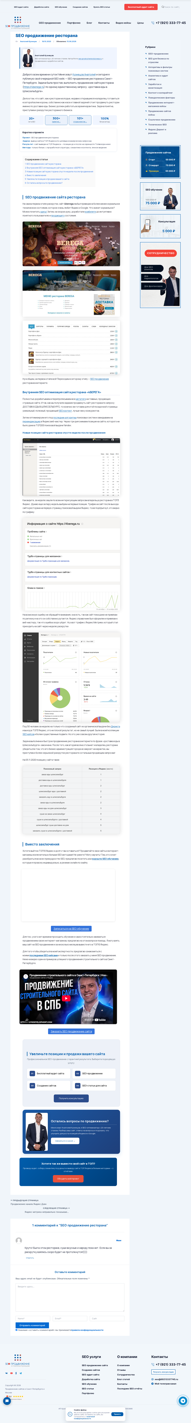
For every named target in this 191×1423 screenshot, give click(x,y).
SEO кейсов (28, 734)
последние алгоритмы (65, 417)
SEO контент (65, 410)
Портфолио (73, 22)
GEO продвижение (50, 22)
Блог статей (123, 1379)
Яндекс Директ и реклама (157, 131)
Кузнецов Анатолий (84, 74)
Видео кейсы (123, 22)
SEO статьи (88, 1388)
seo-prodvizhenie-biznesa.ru (90, 58)
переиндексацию (32, 421)
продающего (58, 215)
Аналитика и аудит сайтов (158, 77)
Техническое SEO (157, 124)
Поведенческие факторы (161, 97)
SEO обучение (61, 7)
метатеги (81, 398)
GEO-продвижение (158, 53)
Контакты (104, 22)
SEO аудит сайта (21, 7)
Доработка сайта (41, 7)
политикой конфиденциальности (84, 1418)
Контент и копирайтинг (160, 92)
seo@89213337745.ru (166, 1379)
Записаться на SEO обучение (71, 928)
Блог (89, 22)
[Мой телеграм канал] (20, 1373)
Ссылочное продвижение (161, 119)
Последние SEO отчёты (129, 1388)
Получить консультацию (71, 1098)
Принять (117, 1414)
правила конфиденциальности (87, 1330)
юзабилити (90, 211)
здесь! (43, 211)
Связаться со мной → (65, 1140)
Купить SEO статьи (102, 7)
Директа (115, 726)
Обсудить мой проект (68, 1178)
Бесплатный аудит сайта (141, 7)
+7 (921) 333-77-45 (171, 22)
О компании (123, 1365)
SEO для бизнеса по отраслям (158, 60)
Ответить (30, 1258)
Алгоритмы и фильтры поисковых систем (160, 69)
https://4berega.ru (34, 87)
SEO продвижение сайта (95, 1365)
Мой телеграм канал (165, 1383)
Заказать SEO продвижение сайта (71, 1031)
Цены (140, 22)
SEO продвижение (99, 378)
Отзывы (121, 1370)
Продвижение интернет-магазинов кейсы (161, 104)
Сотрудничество (126, 1374)
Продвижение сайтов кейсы (159, 113)
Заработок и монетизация (155, 86)
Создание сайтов (80, 7)
